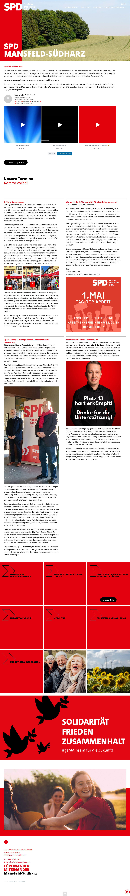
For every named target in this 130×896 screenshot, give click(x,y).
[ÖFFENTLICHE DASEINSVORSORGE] (21, 583)
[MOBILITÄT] (65, 627)
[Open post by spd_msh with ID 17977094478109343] (59, 124)
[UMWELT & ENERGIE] (21, 627)
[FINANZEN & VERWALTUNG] (108, 627)
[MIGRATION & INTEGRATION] (21, 671)
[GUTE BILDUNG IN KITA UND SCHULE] (65, 583)
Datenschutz (13, 881)
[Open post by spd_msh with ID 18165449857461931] (22, 124)
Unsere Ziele (108, 599)
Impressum (22, 881)
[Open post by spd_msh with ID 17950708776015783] (97, 124)
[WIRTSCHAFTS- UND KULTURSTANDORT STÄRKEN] (108, 583)
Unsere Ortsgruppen (16, 162)
